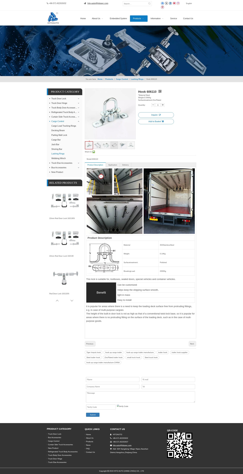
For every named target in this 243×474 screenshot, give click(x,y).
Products (89, 442)
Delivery (125, 165)
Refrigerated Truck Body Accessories (65, 112)
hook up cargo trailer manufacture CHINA (103, 362)
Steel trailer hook (93, 357)
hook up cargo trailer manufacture (140, 352)
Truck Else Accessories (61, 163)
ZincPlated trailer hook (114, 357)
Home (88, 434)
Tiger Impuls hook (93, 352)
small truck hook (133, 357)
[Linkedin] (170, 3)
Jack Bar (55, 144)
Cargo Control (57, 121)
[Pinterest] (162, 7)
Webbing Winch (58, 158)
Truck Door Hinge (59, 103)
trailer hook (162, 352)
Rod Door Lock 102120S (59, 294)
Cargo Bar (56, 140)
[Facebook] (162, 3)
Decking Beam (58, 130)
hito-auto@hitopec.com (97, 3)
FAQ (88, 449)
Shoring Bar (56, 149)
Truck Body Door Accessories (64, 108)
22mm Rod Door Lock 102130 (61, 256)
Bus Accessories (58, 168)
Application (112, 165)
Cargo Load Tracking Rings (63, 126)
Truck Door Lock (58, 99)
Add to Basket (154, 121)
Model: (89, 159)
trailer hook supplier (180, 352)
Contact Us (90, 452)
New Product (57, 172)
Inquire (154, 115)
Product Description (95, 165)
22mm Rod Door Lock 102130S (62, 218)
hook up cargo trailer (113, 352)
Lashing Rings (57, 154)
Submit (93, 415)
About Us (89, 438)
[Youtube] (174, 3)
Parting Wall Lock (59, 135)
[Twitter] (166, 3)
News (88, 445)
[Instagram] (178, 3)
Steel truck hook (151, 357)
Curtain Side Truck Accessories (65, 117)
